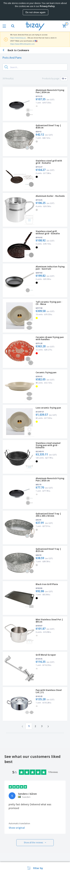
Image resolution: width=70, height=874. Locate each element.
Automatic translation (19, 823)
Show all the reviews (33, 842)
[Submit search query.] (6, 67)
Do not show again (35, 12)
